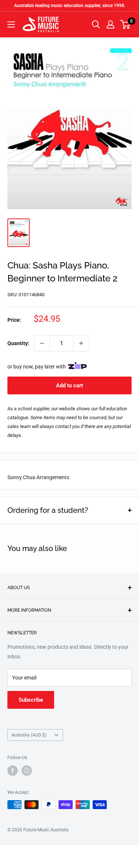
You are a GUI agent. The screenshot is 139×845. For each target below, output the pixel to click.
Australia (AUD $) (28, 735)
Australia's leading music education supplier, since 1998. (69, 5)
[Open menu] (11, 24)
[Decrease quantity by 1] (42, 343)
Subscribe (31, 700)
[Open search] (96, 24)
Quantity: (18, 343)
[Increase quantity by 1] (81, 343)
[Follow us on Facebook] (12, 770)
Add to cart (69, 385)
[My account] (110, 24)
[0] (125, 24)
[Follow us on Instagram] (26, 770)
